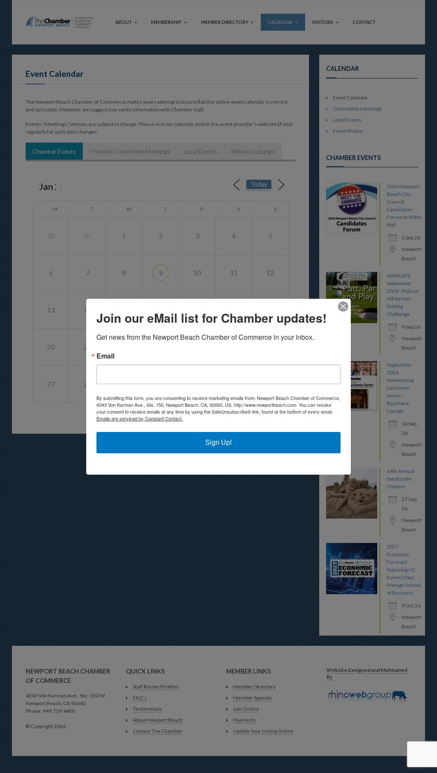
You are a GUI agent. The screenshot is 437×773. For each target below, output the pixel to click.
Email (105, 356)
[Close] (343, 306)
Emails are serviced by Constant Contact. (139, 418)
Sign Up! (218, 442)
